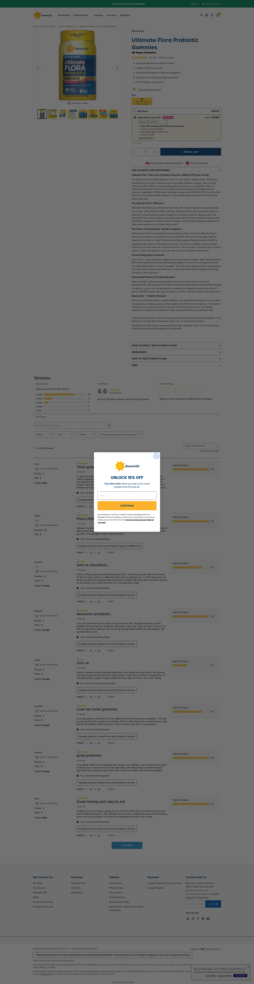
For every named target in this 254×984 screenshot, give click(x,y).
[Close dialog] (156, 456)
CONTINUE (127, 505)
